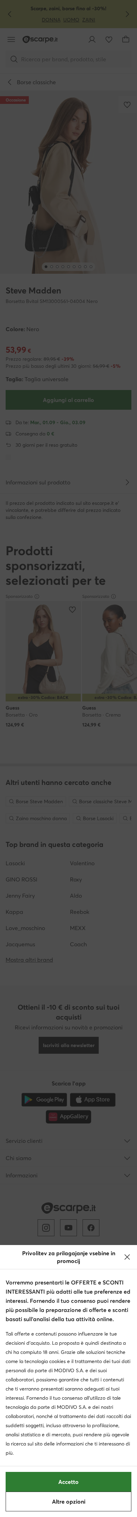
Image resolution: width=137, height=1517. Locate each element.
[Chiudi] (127, 1257)
